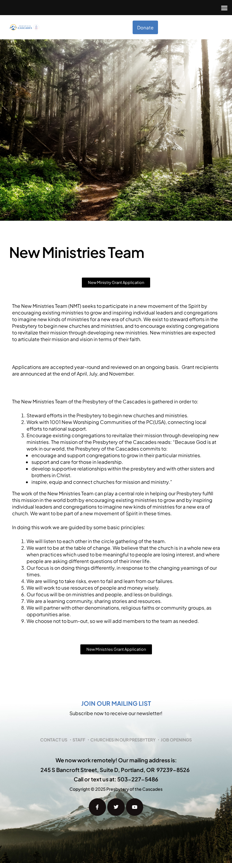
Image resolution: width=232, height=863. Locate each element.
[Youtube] (134, 807)
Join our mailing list (116, 703)
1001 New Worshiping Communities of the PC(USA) (108, 422)
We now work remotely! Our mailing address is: (116, 760)
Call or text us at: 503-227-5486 (116, 779)
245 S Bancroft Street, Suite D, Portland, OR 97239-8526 (115, 769)
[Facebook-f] (97, 807)
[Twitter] (116, 807)
